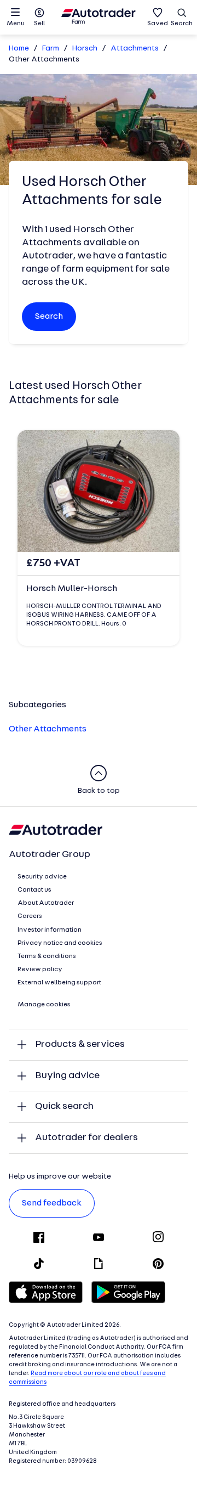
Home (19, 48)
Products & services (80, 1044)
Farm (50, 48)
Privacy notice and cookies (60, 943)
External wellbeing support (59, 982)
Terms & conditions (47, 956)
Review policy (40, 969)
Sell (39, 23)
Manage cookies (44, 1004)
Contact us (34, 890)
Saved (157, 23)
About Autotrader (46, 903)
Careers (30, 916)
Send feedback (52, 1203)
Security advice (42, 877)
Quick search (64, 1106)
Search (182, 23)
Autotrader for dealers (86, 1138)
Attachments (135, 48)
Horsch (84, 48)
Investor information (50, 930)
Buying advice (67, 1076)
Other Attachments (47, 729)
